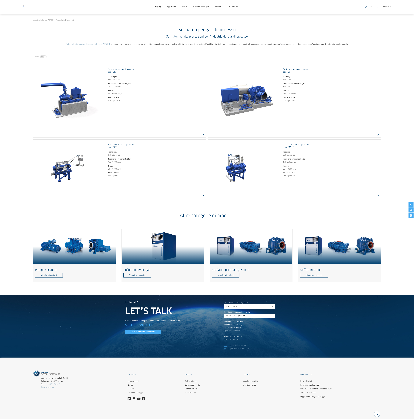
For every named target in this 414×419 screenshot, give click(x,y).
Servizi (184, 7)
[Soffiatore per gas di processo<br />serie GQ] (244, 101)
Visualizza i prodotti (49, 275)
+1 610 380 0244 (140, 325)
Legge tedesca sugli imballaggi (312, 397)
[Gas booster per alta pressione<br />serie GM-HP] (235, 167)
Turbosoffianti (190, 393)
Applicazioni (171, 7)
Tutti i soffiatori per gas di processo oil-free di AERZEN (88, 44)
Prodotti (158, 7)
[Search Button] (366, 7)
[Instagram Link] (134, 399)
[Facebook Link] (144, 399)
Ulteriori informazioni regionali (143, 332)
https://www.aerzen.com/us (239, 349)
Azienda (218, 7)
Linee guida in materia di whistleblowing (316, 389)
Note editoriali (306, 381)
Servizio (131, 389)
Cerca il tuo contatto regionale (236, 303)
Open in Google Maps (232, 331)
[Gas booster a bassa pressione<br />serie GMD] (63, 169)
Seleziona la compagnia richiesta (237, 312)
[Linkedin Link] (130, 399)
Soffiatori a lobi (191, 381)
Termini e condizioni (308, 393)
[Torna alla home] (25, 7)
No (42, 57)
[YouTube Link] (139, 399)
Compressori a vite (192, 385)
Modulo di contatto (250, 381)
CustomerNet (232, 7)
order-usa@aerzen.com (237, 346)
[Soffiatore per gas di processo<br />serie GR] (69, 101)
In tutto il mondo (249, 385)
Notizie (130, 385)
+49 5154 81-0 (54, 384)
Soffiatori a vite (191, 389)
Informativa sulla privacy (310, 385)
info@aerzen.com (48, 387)
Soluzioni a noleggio (201, 7)
